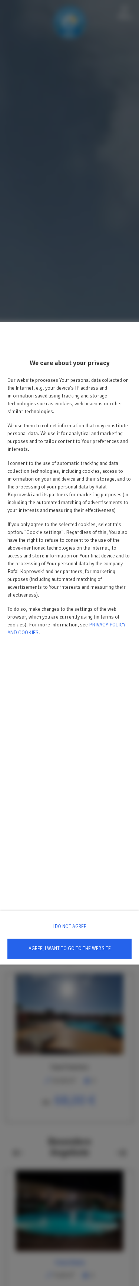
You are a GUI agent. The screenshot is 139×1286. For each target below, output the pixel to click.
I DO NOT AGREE (69, 927)
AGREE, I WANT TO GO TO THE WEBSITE (70, 949)
